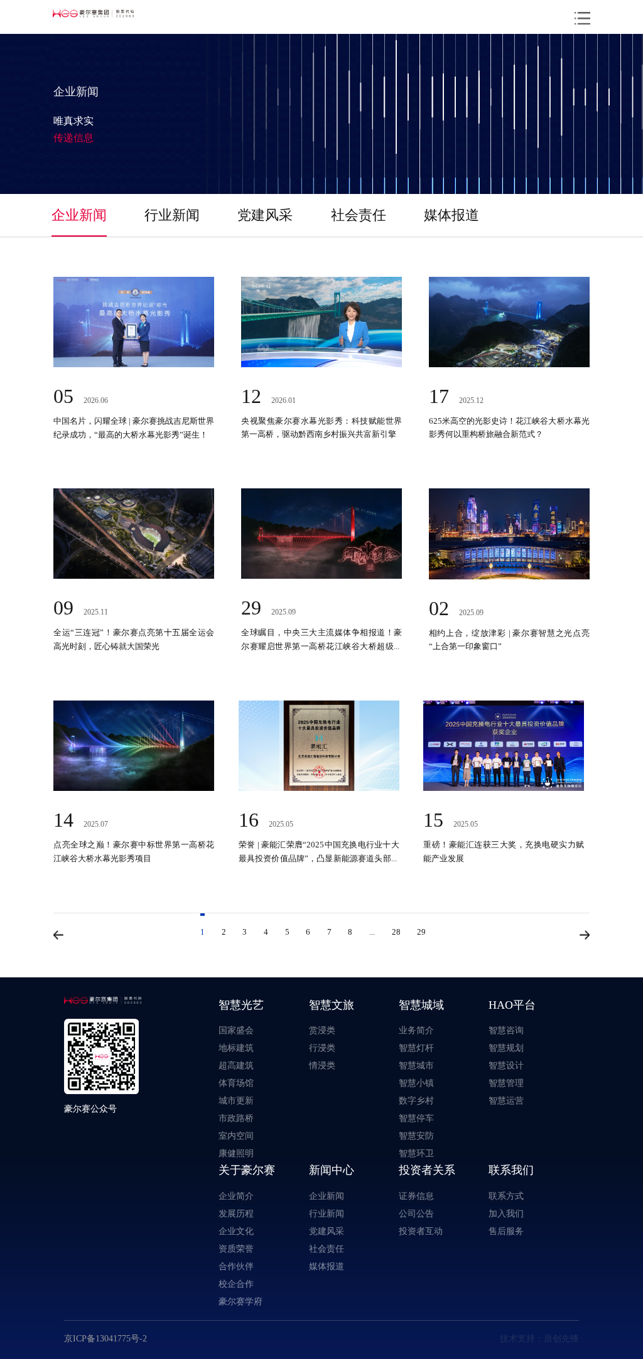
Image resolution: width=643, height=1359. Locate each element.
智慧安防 (416, 1135)
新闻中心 (331, 1170)
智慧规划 (506, 1047)
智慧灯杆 (416, 1047)
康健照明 (236, 1153)
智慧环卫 (416, 1153)
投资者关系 (427, 1170)
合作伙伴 (236, 1266)
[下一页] (585, 935)
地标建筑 (236, 1047)
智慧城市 (416, 1065)
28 (396, 931)
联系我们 (511, 1170)
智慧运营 (506, 1100)
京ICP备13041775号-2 (105, 1338)
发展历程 (236, 1213)
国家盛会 (236, 1030)
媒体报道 (451, 214)
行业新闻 (172, 214)
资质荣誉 (236, 1248)
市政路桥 (236, 1118)
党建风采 (265, 214)
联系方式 (506, 1196)
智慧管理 (506, 1083)
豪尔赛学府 (240, 1301)
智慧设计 (506, 1065)
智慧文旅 (331, 1005)
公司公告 (416, 1213)
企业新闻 (79, 214)
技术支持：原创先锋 (539, 1338)
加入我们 (506, 1213)
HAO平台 (512, 1005)
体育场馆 (236, 1083)
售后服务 (506, 1231)
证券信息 (416, 1196)
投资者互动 (421, 1231)
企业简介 (236, 1196)
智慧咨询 (506, 1030)
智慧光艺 (241, 1005)
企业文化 (236, 1231)
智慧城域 (421, 1005)
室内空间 (236, 1135)
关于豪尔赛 (247, 1170)
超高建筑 (236, 1065)
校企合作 (236, 1283)
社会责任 (358, 214)
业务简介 (416, 1030)
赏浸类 (322, 1030)
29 (421, 931)
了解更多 (104, 434)
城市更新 (236, 1100)
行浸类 (322, 1047)
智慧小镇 (416, 1083)
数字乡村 (416, 1100)
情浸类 (322, 1065)
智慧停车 (416, 1118)
